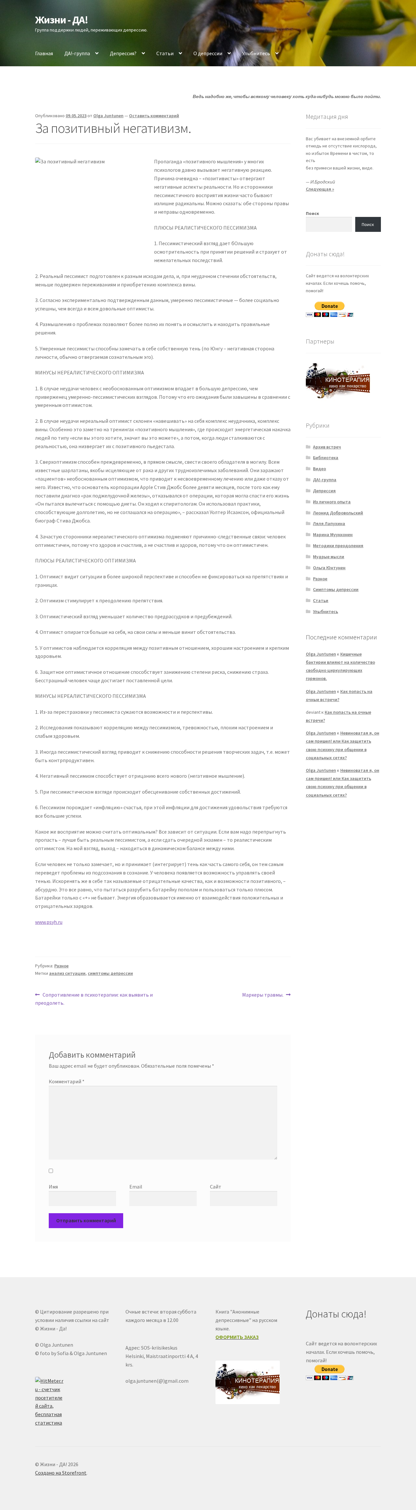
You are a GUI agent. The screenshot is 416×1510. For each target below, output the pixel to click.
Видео (319, 469)
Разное (61, 966)
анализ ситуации (67, 973)
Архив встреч (327, 447)
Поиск (312, 213)
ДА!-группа (77, 53)
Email (135, 1186)
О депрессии (207, 53)
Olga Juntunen (108, 116)
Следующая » (320, 189)
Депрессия (324, 491)
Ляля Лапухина (329, 523)
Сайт (215, 1186)
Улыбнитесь (256, 53)
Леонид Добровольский (338, 513)
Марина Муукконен (333, 534)
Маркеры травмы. (262, 995)
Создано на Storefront (60, 1472)
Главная (44, 53)
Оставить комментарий (154, 116)
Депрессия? (123, 53)
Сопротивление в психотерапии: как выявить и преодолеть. (94, 998)
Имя (53, 1186)
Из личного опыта (332, 502)
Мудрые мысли (328, 557)
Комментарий (66, 1081)
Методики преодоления (338, 545)
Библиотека (325, 457)
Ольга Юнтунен (329, 568)
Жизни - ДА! (61, 19)
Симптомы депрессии (335, 589)
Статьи (165, 53)
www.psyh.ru (48, 922)
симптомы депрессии (110, 973)
